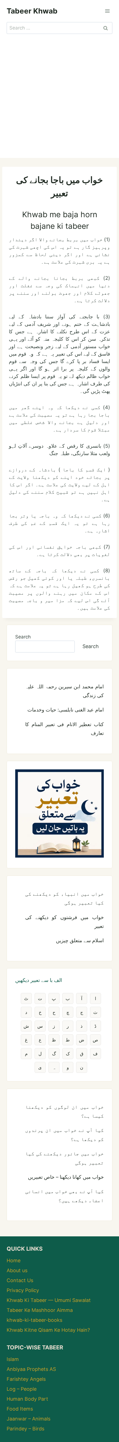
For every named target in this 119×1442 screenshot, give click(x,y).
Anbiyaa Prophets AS (31, 1369)
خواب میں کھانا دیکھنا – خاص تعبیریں (66, 1177)
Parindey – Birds (25, 1429)
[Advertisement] (59, 96)
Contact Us (20, 1280)
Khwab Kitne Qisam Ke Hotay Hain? (48, 1330)
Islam (13, 1359)
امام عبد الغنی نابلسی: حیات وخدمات (65, 710)
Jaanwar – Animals (28, 1419)
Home (13, 1260)
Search (23, 637)
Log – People (22, 1389)
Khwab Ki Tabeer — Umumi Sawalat (49, 1300)
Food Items (20, 1409)
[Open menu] (107, 11)
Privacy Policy (23, 1290)
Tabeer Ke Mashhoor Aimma (40, 1310)
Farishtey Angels (26, 1379)
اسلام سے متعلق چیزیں (80, 940)
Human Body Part (27, 1399)
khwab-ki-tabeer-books (34, 1320)
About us (17, 1270)
